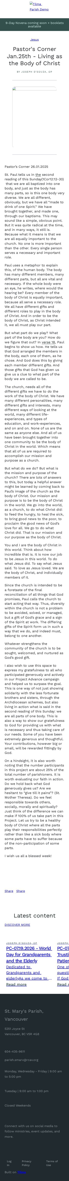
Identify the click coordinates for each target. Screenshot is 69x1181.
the (38, 175)
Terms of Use (52, 1163)
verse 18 (48, 342)
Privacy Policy (27, 1163)
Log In (9, 1163)
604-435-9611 (15, 1051)
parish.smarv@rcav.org (21, 1060)
